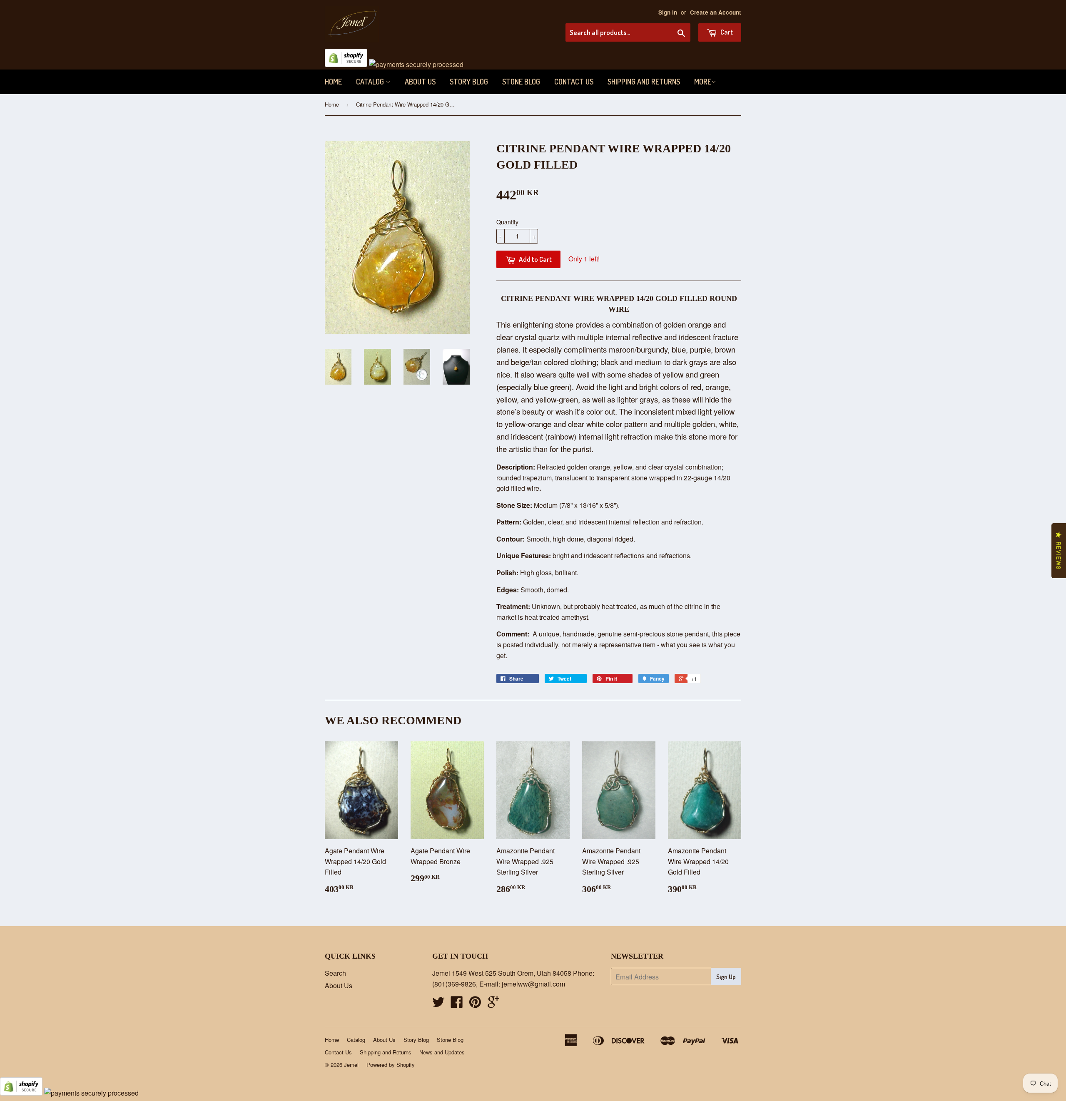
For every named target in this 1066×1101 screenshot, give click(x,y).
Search (335, 973)
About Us (420, 81)
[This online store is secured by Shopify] (346, 64)
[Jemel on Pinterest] (475, 1004)
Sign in (667, 12)
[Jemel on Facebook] (457, 1004)
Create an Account (715, 12)
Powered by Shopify (390, 1065)
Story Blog (469, 81)
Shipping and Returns (644, 81)
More (702, 81)
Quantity (507, 222)
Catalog (371, 81)
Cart (726, 31)
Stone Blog (521, 81)
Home (333, 81)
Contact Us (573, 81)
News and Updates (442, 1052)
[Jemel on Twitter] (438, 1004)
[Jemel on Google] (493, 1004)
